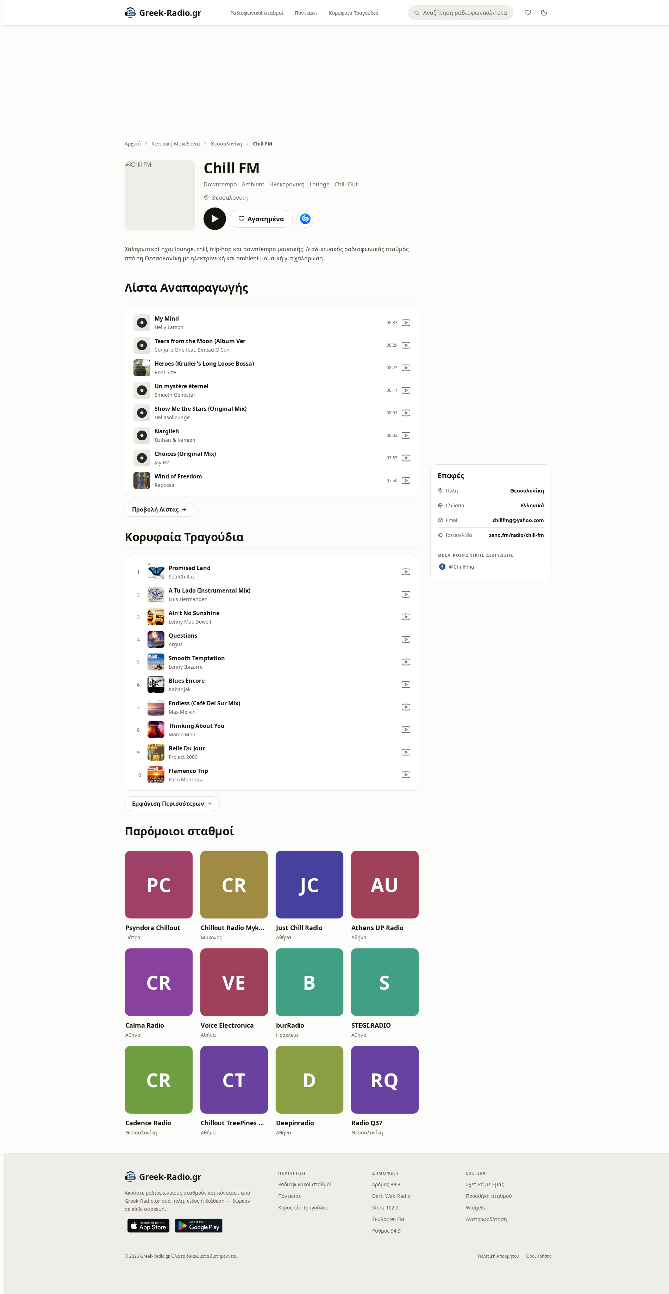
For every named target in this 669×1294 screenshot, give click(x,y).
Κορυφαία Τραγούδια (354, 13)
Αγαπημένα (266, 219)
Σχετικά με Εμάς (485, 1184)
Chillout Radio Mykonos (234, 927)
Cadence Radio (148, 1123)
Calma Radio (144, 1025)
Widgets (475, 1207)
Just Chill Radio (299, 927)
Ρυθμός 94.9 (386, 1230)
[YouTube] (406, 322)
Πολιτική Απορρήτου (498, 1256)
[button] (159, 884)
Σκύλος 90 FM (388, 1219)
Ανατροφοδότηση (486, 1219)
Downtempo (220, 184)
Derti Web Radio (391, 1196)
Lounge (320, 184)
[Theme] (544, 12)
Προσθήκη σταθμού (489, 1196)
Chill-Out (346, 184)
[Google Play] (199, 1226)
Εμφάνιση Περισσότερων (168, 803)
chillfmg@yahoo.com (518, 520)
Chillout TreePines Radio (234, 1123)
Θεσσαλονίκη (226, 143)
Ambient (253, 184)
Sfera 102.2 (385, 1207)
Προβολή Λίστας (155, 509)
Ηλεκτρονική (287, 184)
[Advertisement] (338, 83)
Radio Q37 (366, 1123)
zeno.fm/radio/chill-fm (516, 535)
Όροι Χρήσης (538, 1256)
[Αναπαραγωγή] (215, 219)
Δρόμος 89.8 (386, 1184)
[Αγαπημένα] (527, 12)
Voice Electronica (227, 1025)
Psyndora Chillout (152, 927)
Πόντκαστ (306, 13)
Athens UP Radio (377, 927)
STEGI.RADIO (371, 1025)
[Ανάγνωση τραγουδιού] (305, 219)
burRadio (290, 1025)
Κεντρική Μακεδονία (175, 143)
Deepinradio (295, 1123)
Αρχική (133, 143)
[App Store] (148, 1226)
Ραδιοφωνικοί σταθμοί (256, 13)
